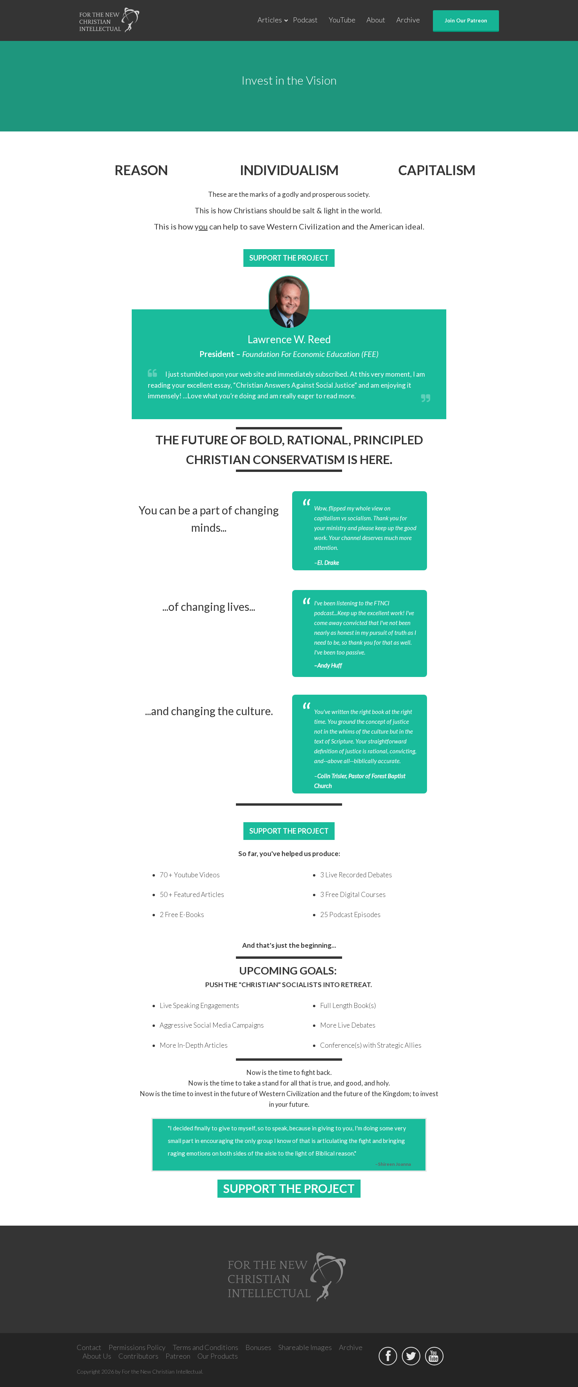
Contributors (138, 1356)
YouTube (342, 19)
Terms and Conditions (205, 1347)
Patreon (178, 1356)
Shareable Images (305, 1347)
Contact (89, 1347)
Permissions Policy (137, 1347)
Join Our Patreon (466, 20)
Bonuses (258, 1347)
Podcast (305, 19)
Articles (270, 19)
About (375, 19)
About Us (97, 1356)
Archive (408, 19)
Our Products (217, 1356)
